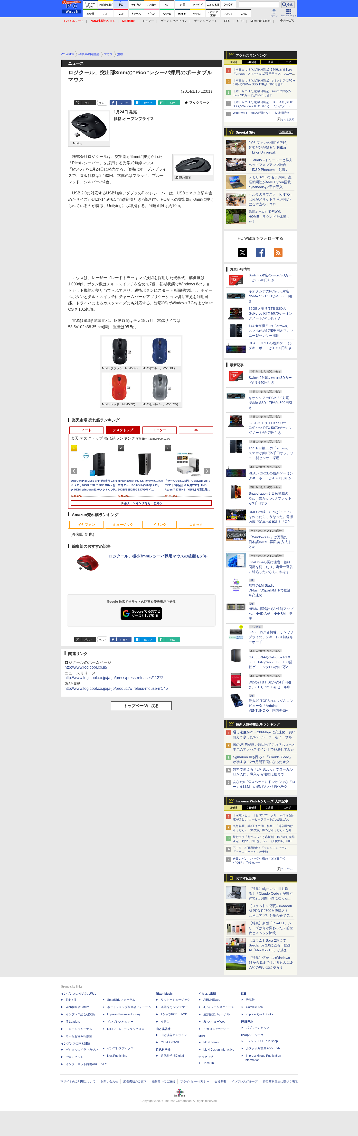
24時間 (251, 62)
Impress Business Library (124, 1014)
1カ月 (288, 62)
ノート (86, 430)
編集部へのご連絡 (163, 1081)
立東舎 (165, 1021)
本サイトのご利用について (77, 1081)
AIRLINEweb (211, 999)
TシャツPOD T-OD (174, 1014)
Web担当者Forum (77, 1007)
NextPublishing (117, 1055)
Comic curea (254, 1007)
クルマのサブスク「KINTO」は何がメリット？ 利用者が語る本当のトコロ (271, 199)
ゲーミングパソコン (174, 21)
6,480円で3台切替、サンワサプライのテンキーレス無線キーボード (271, 637)
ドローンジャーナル (79, 1029)
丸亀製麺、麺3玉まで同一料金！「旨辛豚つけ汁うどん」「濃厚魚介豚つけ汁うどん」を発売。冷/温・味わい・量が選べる (263, 830)
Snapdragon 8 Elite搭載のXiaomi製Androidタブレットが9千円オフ (270, 498)
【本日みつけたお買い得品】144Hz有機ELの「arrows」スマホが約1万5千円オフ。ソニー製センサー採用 (264, 74)
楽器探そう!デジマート (176, 1007)
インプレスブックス (120, 1048)
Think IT (71, 999)
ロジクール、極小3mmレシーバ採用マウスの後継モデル (158, 556)
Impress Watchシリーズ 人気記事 (262, 801)
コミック (196, 525)
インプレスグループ (244, 1081)
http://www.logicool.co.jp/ (86, 667)
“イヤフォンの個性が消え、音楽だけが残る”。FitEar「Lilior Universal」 (270, 147)
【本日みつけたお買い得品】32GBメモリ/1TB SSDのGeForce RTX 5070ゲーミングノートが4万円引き (264, 106)
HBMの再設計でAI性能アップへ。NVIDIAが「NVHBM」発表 (271, 613)
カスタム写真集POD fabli (263, 1048)
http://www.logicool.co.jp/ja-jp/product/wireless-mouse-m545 (116, 688)
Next (208, 471)
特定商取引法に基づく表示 (280, 1081)
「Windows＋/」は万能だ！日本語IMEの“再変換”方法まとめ (270, 542)
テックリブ (205, 1057)
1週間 (269, 62)
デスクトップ (123, 430)
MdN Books (211, 1042)
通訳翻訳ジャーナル (216, 1014)
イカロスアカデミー (216, 1029)
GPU (227, 21)
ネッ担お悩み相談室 (79, 1036)
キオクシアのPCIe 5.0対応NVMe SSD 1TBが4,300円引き (270, 296)
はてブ (148, 102)
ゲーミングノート (205, 21)
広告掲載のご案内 (135, 1081)
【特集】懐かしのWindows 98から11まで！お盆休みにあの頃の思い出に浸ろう (271, 962)
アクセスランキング (251, 55)
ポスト (89, 102)
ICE (243, 993)
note (172, 102)
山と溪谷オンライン (174, 1035)
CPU (240, 21)
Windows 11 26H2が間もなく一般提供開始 (261, 113)
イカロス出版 (207, 993)
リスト (103, 102)
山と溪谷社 (163, 1029)
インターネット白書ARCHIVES (86, 1064)
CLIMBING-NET (171, 1042)
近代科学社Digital (172, 1055)
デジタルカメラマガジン (82, 1049)
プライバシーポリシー (194, 1081)
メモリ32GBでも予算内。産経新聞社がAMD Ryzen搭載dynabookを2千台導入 (270, 182)
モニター (148, 21)
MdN (201, 1036)
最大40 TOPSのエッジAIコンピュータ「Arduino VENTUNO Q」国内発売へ (271, 705)
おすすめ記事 (246, 878)
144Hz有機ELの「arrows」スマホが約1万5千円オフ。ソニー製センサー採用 (271, 330)
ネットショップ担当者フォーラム (129, 1007)
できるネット (74, 1057)
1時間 (233, 62)
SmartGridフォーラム (121, 999)
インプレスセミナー (120, 1021)
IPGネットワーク (252, 1035)
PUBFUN (247, 1021)
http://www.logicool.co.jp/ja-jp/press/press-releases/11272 (114, 678)
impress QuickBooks (259, 1014)
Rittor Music (164, 993)
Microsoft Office (260, 21)
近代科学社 (163, 1049)
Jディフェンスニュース (218, 1007)
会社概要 (220, 1081)
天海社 (250, 999)
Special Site (245, 132)
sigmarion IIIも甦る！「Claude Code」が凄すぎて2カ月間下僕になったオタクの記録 (263, 762)
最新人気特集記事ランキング (258, 724)
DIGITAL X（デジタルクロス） (127, 1029)
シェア (124, 102)
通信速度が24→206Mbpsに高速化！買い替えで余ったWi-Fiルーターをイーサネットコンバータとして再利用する (264, 737)
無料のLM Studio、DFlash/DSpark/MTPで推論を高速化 (270, 590)
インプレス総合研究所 (80, 1014)
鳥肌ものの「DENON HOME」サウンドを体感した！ (269, 216)
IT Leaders (73, 1021)
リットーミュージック (175, 999)
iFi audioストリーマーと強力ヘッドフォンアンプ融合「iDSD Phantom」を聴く (270, 165)
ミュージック (123, 525)
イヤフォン (86, 525)
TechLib (208, 1063)
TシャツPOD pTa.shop (262, 1041)
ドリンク (159, 525)
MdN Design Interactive (218, 1049)
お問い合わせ (109, 1081)
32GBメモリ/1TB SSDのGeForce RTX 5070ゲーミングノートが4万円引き (270, 313)
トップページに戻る (141, 706)
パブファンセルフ (257, 1027)
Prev (75, 471)
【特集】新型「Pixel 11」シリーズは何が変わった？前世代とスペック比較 (271, 928)
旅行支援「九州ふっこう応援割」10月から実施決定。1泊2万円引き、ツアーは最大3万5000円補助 (264, 841)
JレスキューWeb (214, 1021)
